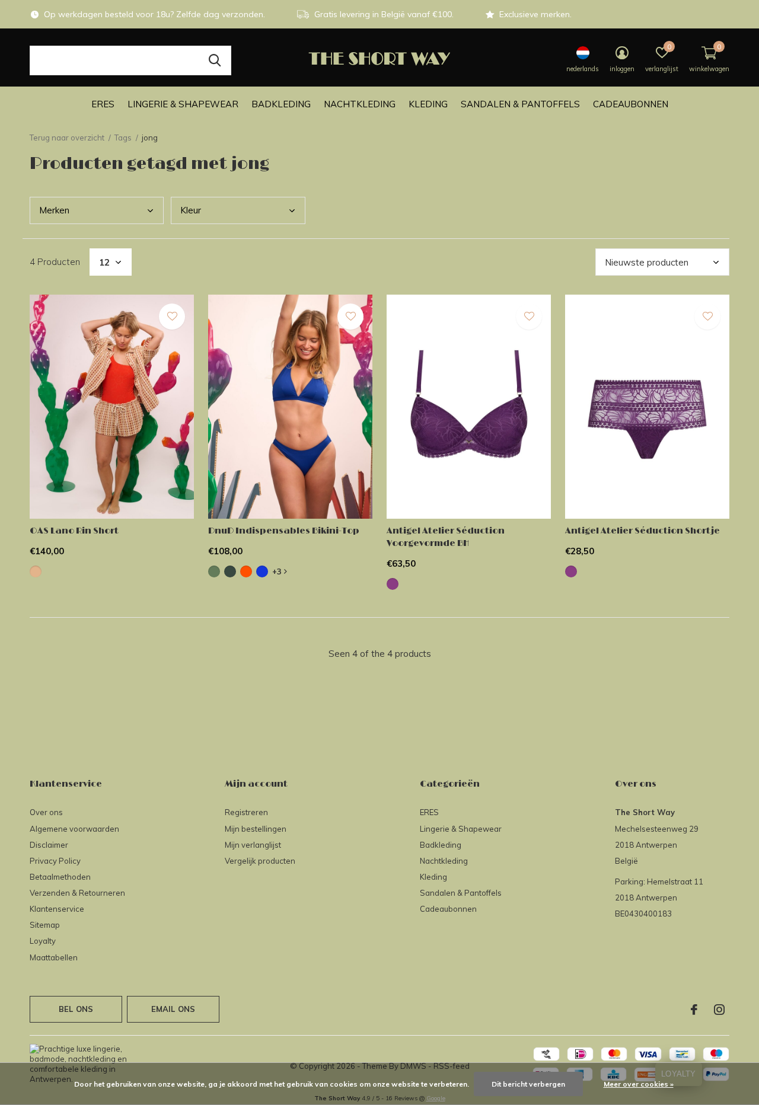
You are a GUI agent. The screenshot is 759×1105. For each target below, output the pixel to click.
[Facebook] (694, 1010)
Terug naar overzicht (67, 137)
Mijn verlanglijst (253, 844)
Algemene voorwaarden (74, 828)
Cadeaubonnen (630, 104)
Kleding (428, 104)
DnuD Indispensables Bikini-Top (283, 530)
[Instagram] (719, 1010)
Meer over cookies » (639, 1084)
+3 (278, 571)
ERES (102, 104)
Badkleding (281, 104)
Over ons (46, 812)
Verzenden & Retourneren (77, 893)
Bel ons (76, 1009)
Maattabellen (54, 957)
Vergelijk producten (260, 861)
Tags (123, 137)
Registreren (246, 812)
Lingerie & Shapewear (182, 104)
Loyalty (43, 941)
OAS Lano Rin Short (74, 530)
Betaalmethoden (60, 877)
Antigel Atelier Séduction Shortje (642, 530)
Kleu (190, 210)
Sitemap (45, 925)
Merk (54, 210)
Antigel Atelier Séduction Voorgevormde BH (446, 537)
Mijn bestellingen (255, 828)
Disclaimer (49, 844)
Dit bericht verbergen (528, 1084)
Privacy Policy (55, 861)
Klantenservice (57, 909)
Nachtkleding (360, 104)
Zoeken (214, 60)
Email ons (173, 1009)
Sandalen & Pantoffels (520, 104)
